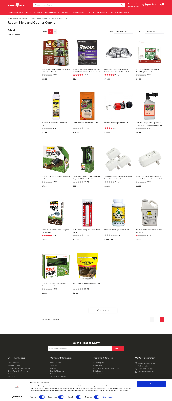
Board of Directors (57, 371)
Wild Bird (65, 12)
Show (111, 31)
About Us (53, 365)
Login (130, 6)
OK (151, 384)
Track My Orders (14, 365)
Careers (53, 368)
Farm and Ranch (51, 12)
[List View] (55, 31)
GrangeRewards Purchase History (20, 368)
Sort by (141, 31)
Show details (107, 397)
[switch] (61, 397)
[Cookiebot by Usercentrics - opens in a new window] (17, 397)
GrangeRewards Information (18, 371)
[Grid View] (50, 31)
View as (44, 31)
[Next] (162, 319)
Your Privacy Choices (58, 377)
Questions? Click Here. (146, 372)
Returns (11, 374)
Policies (53, 374)
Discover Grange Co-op (118, 12)
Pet (27, 12)
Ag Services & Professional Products (106, 368)
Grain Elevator (98, 371)
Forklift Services (98, 374)
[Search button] (122, 5)
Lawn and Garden (14, 12)
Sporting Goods (99, 12)
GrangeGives (97, 365)
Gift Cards (11, 377)
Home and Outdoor (80, 12)
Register (136, 6)
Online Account (13, 363)
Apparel (37, 12)
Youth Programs (98, 363)
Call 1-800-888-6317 (145, 369)
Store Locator (55, 363)
